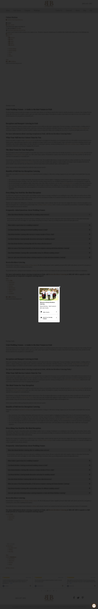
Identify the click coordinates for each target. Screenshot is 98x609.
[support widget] (94, 606)
